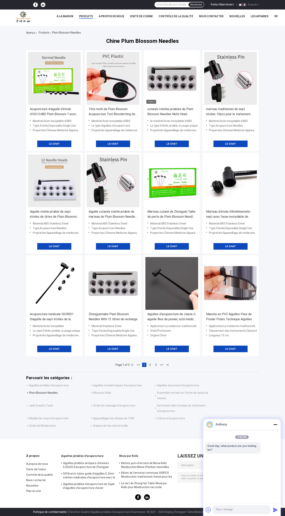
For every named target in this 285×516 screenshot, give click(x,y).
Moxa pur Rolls (102, 392)
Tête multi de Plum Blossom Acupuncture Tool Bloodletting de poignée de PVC (112, 112)
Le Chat (54, 143)
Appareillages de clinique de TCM (113, 418)
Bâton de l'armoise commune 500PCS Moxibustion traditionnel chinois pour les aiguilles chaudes (146, 475)
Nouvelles (237, 16)
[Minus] (275, 424)
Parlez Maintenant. (222, 4)
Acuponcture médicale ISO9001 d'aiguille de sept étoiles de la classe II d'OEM (51, 317)
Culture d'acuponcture (171, 418)
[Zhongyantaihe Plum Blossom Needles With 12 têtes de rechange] (113, 283)
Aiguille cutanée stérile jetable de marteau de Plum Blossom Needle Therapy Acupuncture (112, 214)
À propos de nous (111, 16)
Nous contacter (211, 16)
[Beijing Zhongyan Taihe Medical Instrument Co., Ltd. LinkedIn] (43, 4)
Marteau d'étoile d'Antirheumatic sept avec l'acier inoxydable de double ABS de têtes (228, 214)
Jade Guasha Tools (41, 405)
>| (167, 364)
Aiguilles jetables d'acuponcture (49, 385)
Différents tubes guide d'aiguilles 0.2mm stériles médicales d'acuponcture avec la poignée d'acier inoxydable (89, 476)
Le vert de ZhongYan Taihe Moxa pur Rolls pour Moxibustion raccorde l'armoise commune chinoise (144, 486)
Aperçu (30, 32)
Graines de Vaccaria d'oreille (110, 425)
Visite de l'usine (141, 16)
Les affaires (259, 16)
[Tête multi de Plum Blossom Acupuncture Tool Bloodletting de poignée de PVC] (113, 78)
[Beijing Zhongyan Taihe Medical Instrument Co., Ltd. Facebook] (35, 4)
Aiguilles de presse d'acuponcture (178, 385)
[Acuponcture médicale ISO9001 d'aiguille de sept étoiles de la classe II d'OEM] (54, 283)
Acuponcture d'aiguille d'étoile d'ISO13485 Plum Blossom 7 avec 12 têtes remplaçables (53, 112)
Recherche (196, 4)
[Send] (275, 510)
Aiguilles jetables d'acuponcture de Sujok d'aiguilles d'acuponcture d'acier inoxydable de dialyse (89, 486)
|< (132, 364)
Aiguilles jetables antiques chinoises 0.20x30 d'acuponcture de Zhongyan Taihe (86, 466)
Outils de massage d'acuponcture (114, 405)
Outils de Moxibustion (42, 425)
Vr (276, 16)
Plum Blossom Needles (43, 392)
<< (138, 364)
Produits (86, 16)
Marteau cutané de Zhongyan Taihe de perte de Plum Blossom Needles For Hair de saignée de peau (171, 214)
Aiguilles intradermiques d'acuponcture (117, 385)
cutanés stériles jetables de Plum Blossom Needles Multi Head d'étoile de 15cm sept (170, 112)
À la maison (65, 16)
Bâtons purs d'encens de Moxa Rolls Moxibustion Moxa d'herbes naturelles (145, 465)
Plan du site (33, 491)
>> (161, 364)
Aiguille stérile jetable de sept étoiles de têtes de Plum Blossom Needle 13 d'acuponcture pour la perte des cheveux (53, 214)
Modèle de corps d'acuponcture (48, 418)
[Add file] (208, 510)
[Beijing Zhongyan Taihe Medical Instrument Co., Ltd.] (23, 17)
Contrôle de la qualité (176, 16)
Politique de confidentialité (49, 511)
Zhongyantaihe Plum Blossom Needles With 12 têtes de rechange (113, 316)
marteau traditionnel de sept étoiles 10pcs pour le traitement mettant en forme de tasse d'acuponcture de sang (228, 112)
